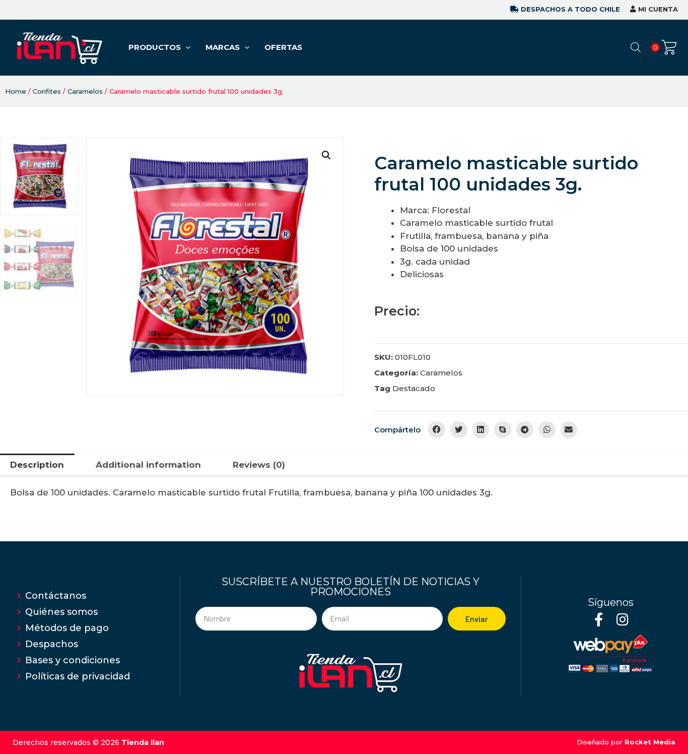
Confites (47, 91)
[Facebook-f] (598, 619)
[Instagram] (622, 619)
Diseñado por (626, 742)
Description (37, 465)
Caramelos (85, 91)
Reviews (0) (259, 465)
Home (15, 91)
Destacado (413, 388)
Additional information (148, 465)
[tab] (37, 465)
